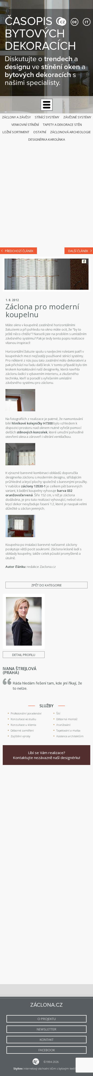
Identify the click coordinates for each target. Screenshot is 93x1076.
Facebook (84, 261)
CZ (62, 21)
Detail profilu (23, 655)
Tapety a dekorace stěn (62, 124)
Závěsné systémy (77, 117)
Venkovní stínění (25, 124)
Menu (46, 105)
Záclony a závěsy (16, 117)
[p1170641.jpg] (20, 464)
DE (74, 21)
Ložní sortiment (15, 132)
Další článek (78, 251)
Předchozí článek (19, 251)
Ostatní (39, 132)
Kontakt (47, 1039)
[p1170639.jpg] (20, 536)
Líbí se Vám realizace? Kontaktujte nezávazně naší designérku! (46, 755)
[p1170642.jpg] (20, 410)
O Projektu (46, 1019)
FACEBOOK (46, 1050)
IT (87, 21)
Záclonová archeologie (70, 132)
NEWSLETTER (46, 1029)
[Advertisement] (46, 193)
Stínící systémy (47, 117)
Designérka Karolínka (46, 139)
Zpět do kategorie (46, 585)
